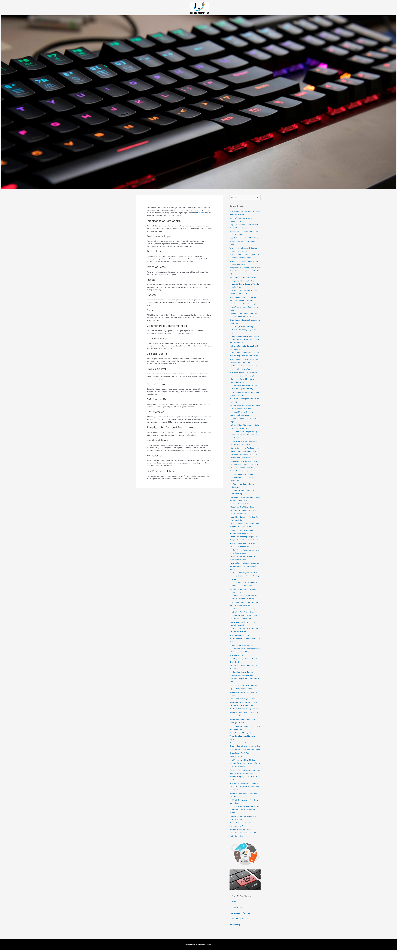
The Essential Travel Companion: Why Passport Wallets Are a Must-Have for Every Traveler (243, 435)
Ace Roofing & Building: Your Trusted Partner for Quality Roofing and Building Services (244, 576)
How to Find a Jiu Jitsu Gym (240, 829)
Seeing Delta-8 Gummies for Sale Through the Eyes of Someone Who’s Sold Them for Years (245, 284)
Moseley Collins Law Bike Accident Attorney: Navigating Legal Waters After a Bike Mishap (244, 777)
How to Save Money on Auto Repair (242, 719)
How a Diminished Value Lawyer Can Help (245, 746)
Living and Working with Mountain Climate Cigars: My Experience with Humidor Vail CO (245, 271)
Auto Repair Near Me (237, 723)
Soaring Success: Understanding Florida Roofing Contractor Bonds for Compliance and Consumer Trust (245, 339)
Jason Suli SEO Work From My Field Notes (245, 238)
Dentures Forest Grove (238, 743)
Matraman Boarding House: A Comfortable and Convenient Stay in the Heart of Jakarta (245, 566)
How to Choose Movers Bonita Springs (244, 712)
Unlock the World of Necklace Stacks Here (245, 770)
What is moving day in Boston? (241, 635)
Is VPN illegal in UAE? (237, 757)
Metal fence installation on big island (243, 277)
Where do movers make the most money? (245, 750)
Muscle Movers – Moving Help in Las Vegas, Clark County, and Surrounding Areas (243, 736)
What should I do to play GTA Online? (243, 699)
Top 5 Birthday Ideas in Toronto (241, 689)
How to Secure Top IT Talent (240, 753)
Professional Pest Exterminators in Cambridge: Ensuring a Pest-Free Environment (242, 477)
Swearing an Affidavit (237, 716)
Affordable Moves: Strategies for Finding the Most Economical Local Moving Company (244, 809)
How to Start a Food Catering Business (244, 709)
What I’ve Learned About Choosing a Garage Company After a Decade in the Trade (244, 307)
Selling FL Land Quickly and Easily (242, 645)
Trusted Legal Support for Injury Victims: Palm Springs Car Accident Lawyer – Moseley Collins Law (244, 379)
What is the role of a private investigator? (244, 372)
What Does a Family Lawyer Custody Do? (244, 783)
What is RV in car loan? (238, 767)
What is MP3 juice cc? (238, 655)
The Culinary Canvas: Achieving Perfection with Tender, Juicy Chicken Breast (243, 330)
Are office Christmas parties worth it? (243, 685)
